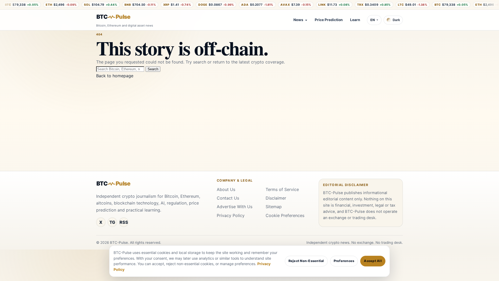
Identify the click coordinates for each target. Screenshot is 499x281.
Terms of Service (282, 189)
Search (153, 69)
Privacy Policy (231, 215)
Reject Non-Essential (306, 261)
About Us (226, 189)
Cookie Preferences (285, 215)
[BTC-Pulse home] (117, 17)
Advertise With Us (234, 206)
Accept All (373, 261)
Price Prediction (329, 20)
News (298, 20)
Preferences (344, 261)
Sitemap (274, 206)
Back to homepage (114, 75)
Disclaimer (276, 198)
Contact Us (228, 198)
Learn (355, 20)
